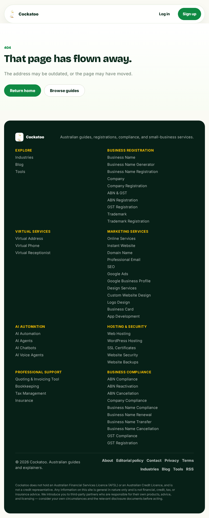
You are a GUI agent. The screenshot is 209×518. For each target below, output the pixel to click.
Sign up (189, 14)
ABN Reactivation (122, 386)
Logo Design (118, 302)
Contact (154, 460)
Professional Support (38, 372)
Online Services (121, 238)
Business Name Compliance (132, 407)
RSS (190, 469)
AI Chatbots (25, 348)
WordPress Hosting (124, 340)
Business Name (121, 157)
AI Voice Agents (29, 355)
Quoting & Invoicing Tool (37, 379)
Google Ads (117, 274)
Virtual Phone (27, 245)
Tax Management (30, 393)
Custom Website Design (129, 295)
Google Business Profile (129, 281)
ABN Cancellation (123, 393)
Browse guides (64, 90)
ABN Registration (122, 200)
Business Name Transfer (129, 422)
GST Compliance (122, 436)
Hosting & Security (127, 326)
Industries (24, 157)
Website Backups (122, 362)
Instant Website (121, 245)
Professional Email (123, 259)
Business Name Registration (132, 171)
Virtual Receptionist (32, 252)
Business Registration (130, 150)
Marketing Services (128, 231)
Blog (19, 164)
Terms (188, 460)
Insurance (24, 400)
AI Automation (30, 326)
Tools (20, 171)
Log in (164, 14)
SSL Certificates (121, 348)
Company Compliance (127, 400)
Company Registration (127, 186)
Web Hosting (118, 333)
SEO (111, 266)
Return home (22, 90)
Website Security (122, 355)
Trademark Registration (128, 221)
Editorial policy (129, 460)
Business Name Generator (131, 164)
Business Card (120, 309)
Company (115, 178)
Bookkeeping (27, 386)
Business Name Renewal (129, 414)
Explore (23, 150)
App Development (123, 316)
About (107, 460)
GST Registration (122, 207)
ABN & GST (117, 193)
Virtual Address (29, 238)
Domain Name (120, 252)
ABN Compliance (122, 379)
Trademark (117, 214)
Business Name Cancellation (133, 428)
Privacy (172, 460)
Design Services (122, 288)
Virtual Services (33, 231)
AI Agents (24, 340)
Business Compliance (129, 372)
